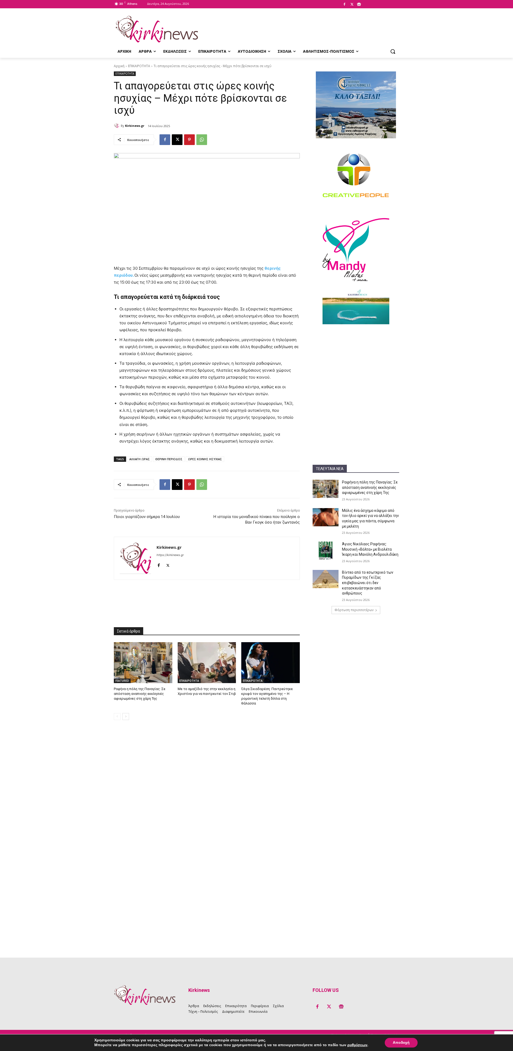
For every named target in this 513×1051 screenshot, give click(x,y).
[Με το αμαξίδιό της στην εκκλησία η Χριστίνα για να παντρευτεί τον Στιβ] (207, 662)
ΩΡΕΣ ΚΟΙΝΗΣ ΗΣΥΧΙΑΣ (205, 459)
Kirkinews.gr (134, 126)
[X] (351, 4)
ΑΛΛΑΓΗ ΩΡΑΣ (139, 459)
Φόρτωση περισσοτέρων (354, 610)
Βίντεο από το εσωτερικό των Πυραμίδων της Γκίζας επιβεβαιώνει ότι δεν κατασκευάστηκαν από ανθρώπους (367, 582)
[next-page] (125, 716)
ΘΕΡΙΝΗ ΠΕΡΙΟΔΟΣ (168, 459)
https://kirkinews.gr (170, 555)
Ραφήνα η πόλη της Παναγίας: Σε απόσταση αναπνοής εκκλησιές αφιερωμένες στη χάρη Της (370, 487)
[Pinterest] (189, 139)
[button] (392, 51)
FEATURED (122, 681)
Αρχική (119, 66)
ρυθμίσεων (357, 1045)
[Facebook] (344, 4)
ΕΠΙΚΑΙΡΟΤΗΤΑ (139, 66)
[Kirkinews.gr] (156, 29)
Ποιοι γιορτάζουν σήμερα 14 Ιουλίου (147, 516)
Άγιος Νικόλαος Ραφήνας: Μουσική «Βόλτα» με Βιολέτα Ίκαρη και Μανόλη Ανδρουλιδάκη (370, 549)
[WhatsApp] (201, 139)
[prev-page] (117, 716)
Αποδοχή (401, 1042)
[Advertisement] (356, 364)
